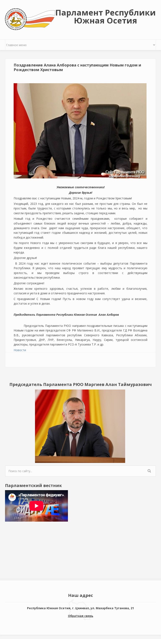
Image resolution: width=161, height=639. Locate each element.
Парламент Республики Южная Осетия (105, 16)
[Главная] (30, 19)
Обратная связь (80, 616)
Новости (20, 350)
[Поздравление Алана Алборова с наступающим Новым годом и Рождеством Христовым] (80, 130)
